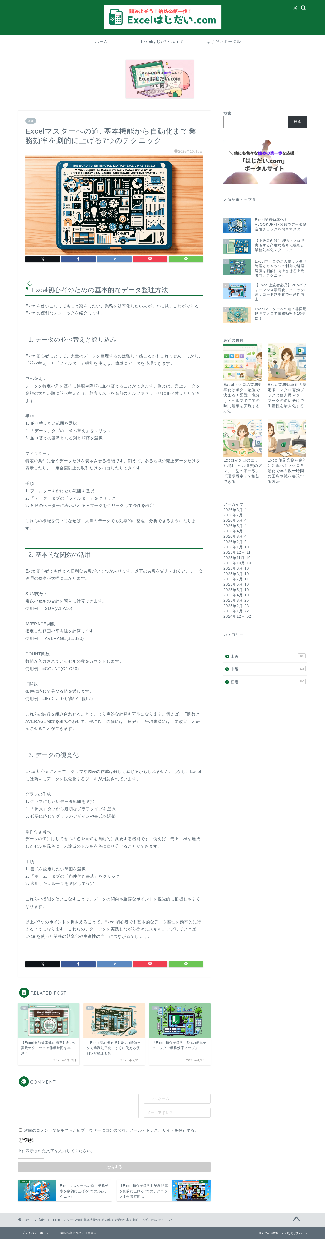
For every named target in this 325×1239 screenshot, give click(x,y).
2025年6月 (236, 584)
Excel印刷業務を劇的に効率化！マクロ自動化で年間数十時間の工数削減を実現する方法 (287, 471)
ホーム (101, 41)
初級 (31, 120)
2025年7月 (235, 579)
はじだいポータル (223, 41)
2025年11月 (237, 557)
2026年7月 (235, 515)
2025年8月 (236, 573)
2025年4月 (236, 595)
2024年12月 (237, 616)
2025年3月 (236, 600)
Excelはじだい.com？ (162, 41)
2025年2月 (236, 605)
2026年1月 (236, 547)
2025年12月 (237, 552)
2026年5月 (235, 525)
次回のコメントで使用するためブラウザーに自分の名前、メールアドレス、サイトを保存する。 (111, 1130)
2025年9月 (236, 568)
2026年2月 (235, 541)
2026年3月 (235, 536)
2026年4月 (235, 531)
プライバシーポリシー (37, 1232)
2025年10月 (237, 563)
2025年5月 (236, 589)
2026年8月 (235, 509)
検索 (227, 113)
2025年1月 (236, 611)
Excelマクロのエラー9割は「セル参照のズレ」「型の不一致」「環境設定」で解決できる (243, 471)
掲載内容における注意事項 (78, 1232)
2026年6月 (235, 520)
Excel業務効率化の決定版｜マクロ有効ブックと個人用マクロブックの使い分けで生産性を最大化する (287, 395)
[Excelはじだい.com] (162, 28)
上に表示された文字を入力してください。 (56, 1151)
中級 (267, 669)
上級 (267, 656)
